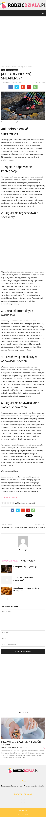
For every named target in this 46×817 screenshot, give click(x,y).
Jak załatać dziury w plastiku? (12, 527)
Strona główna (5, 67)
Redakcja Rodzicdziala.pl (9, 747)
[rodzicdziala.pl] (23, 5)
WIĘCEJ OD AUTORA (28, 561)
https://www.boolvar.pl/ (9, 497)
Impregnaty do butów (12, 70)
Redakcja (8, 82)
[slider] (8, 503)
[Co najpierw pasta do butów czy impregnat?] (6, 591)
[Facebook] (23, 801)
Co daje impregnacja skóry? (25, 567)
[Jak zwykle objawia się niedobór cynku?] (23, 728)
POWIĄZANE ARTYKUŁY (9, 561)
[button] (43, 13)
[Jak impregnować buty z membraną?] (6, 580)
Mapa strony (23, 810)
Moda (3, 70)
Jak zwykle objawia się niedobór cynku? (21, 743)
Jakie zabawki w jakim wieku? (34, 527)
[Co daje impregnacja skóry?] (6, 569)
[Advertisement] (23, 40)
